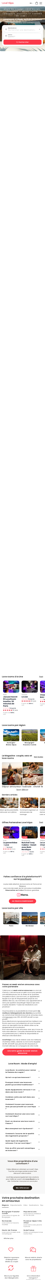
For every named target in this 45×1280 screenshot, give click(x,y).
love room (9, 1017)
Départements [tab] (16, 1205)
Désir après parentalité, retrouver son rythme (9, 811)
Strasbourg (26, 840)
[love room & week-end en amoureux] (8, 3)
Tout (41, 677)
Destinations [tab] (34, 1205)
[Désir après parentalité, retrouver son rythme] (9, 803)
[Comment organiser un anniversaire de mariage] (29, 803)
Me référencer (22, 1188)
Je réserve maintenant (22, 901)
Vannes (24, 695)
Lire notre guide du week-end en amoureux (22, 1052)
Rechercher (24, 42)
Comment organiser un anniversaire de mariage (29, 812)
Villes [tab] (25, 1205)
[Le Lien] (30, 687)
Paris (5, 695)
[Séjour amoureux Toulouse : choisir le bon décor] (22, 773)
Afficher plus (8, 1238)
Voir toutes (38, 757)
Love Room (25, 879)
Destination (12, 28)
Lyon (4, 840)
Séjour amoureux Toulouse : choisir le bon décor (22, 788)
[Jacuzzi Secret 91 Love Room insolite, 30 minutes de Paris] (11, 687)
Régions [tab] (5, 1205)
